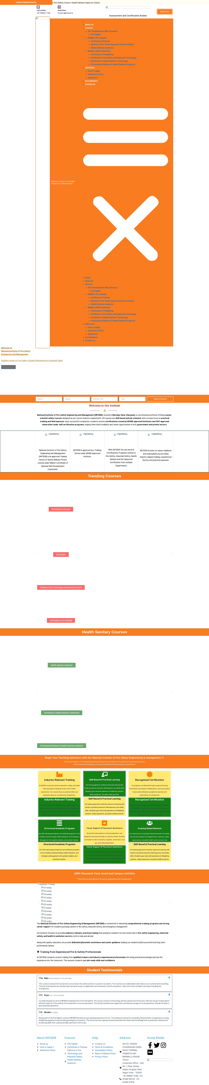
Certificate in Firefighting (102, 54)
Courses (89, 28)
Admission (90, 67)
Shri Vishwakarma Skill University (102, 31)
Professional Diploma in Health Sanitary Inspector (113, 64)
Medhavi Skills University (99, 51)
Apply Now (92, 78)
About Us (89, 24)
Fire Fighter (96, 34)
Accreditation (91, 81)
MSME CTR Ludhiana (97, 38)
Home (87, 21)
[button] (125, 182)
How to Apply (94, 71)
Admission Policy (95, 74)
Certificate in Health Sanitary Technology (109, 61)
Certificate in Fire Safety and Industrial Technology (113, 58)
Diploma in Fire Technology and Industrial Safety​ (112, 44)
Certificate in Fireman (100, 41)
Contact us (90, 84)
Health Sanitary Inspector (102, 48)
